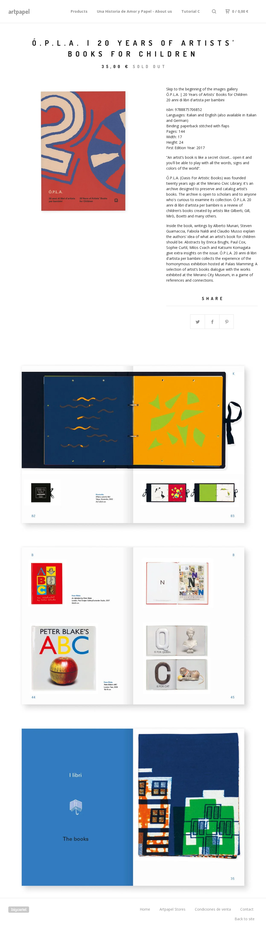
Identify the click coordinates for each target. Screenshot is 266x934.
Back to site (245, 918)
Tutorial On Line (196, 11)
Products (79, 11)
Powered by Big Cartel (18, 909)
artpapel (19, 11)
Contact (247, 909)
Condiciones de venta (213, 909)
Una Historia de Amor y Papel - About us (134, 11)
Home (145, 909)
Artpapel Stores (172, 909)
